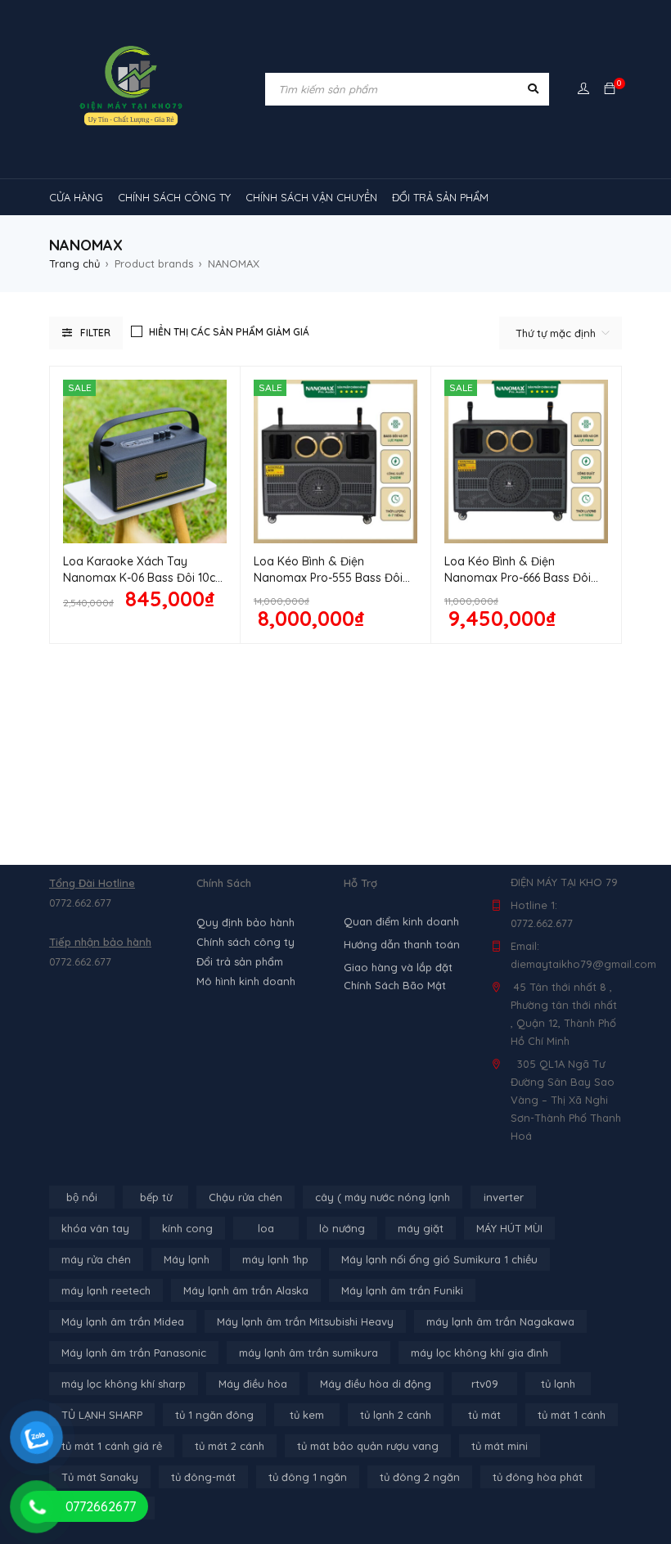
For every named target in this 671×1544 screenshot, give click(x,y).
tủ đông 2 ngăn (420, 1476)
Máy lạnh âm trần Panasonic (133, 1352)
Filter (95, 332)
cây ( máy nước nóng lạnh (382, 1197)
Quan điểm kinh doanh (401, 921)
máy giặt (421, 1228)
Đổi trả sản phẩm (239, 961)
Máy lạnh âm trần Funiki (402, 1290)
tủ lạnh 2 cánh (395, 1414)
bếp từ (156, 1197)
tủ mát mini (499, 1445)
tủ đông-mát (203, 1476)
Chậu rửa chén (245, 1197)
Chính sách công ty (245, 941)
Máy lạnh (186, 1259)
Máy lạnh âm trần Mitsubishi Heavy (305, 1321)
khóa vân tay (95, 1228)
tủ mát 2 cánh (229, 1445)
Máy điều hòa (252, 1383)
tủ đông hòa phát (538, 1476)
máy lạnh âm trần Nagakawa (500, 1321)
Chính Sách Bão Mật (395, 985)
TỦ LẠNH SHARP (101, 1414)
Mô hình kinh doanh (245, 981)
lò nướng (342, 1228)
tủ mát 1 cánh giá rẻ (111, 1445)
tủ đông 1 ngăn (307, 1476)
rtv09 (484, 1383)
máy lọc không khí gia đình (479, 1352)
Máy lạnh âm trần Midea (122, 1321)
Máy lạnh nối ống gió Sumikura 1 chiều (439, 1259)
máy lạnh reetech (106, 1290)
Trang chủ (74, 263)
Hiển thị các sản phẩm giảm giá (229, 332)
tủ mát (484, 1414)
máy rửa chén (96, 1259)
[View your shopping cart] (609, 89)
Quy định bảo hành (245, 922)
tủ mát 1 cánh (572, 1414)
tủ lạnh (558, 1383)
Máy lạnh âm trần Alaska (245, 1290)
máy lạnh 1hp (275, 1259)
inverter (504, 1197)
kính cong (187, 1228)
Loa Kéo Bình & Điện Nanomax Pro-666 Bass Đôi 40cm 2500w (517, 577)
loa (266, 1228)
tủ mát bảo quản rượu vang (368, 1445)
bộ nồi (81, 1197)
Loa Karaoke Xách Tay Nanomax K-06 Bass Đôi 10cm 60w (144, 577)
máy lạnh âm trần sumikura (308, 1352)
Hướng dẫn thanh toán (402, 944)
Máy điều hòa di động (375, 1383)
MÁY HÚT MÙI (509, 1228)
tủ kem (307, 1414)
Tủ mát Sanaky (99, 1476)
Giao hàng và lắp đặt (398, 967)
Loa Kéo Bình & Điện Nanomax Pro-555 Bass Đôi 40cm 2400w (328, 577)
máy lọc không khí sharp (123, 1383)
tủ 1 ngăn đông (214, 1414)
